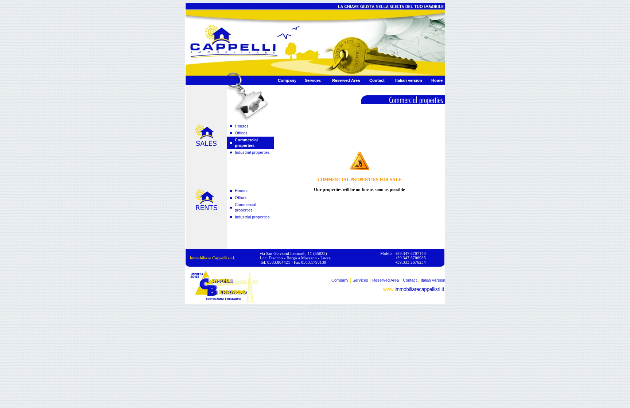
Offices (241, 133)
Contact (377, 80)
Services (313, 80)
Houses (242, 126)
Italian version (408, 80)
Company (287, 80)
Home (437, 80)
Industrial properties (252, 152)
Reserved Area (346, 80)
